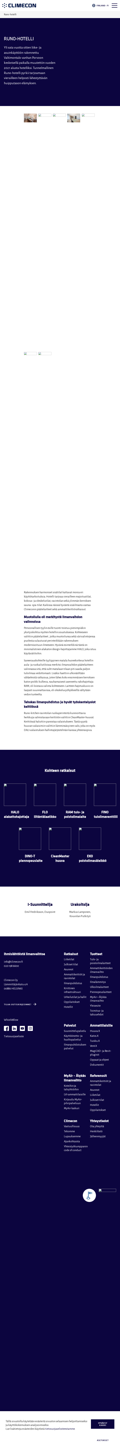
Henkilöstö (96, 1131)
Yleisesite (95, 1005)
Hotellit (68, 1007)
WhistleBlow (11, 1020)
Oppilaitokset (72, 1002)
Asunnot (68, 969)
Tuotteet (96, 953)
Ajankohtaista (72, 1141)
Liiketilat (69, 959)
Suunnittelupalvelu (75, 1031)
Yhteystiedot (99, 1120)
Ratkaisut (71, 953)
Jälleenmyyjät (98, 1136)
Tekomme (69, 1131)
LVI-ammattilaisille (75, 1094)
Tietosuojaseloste (14, 1036)
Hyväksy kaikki (102, 1424)
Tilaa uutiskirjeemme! (17, 1004)
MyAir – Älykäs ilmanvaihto (75, 1077)
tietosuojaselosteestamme (60, 1428)
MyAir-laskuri (71, 1108)
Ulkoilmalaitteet (99, 987)
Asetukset (103, 1440)
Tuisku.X (95, 1041)
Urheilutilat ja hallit (75, 997)
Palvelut (70, 1025)
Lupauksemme (72, 1136)
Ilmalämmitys (98, 982)
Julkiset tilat (71, 964)
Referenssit (98, 1075)
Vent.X (93, 1046)
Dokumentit (97, 1064)
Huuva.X (95, 1031)
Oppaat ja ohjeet (99, 1059)
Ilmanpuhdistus (73, 983)
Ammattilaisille (101, 1025)
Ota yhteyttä (97, 1126)
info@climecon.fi (13, 961)
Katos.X (94, 1036)
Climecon (70, 1120)
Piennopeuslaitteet (101, 992)
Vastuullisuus (72, 1126)
